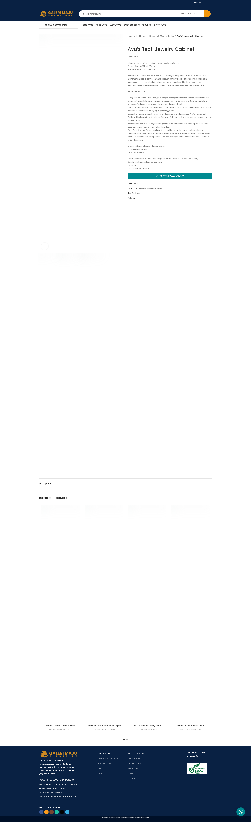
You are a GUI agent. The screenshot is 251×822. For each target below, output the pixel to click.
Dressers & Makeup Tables (161, 36)
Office (130, 773)
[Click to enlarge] (44, 246)
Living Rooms (134, 758)
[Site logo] (57, 13)
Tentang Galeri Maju (108, 758)
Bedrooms (133, 768)
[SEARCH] (207, 13)
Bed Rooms (141, 36)
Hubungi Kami (104, 763)
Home (130, 36)
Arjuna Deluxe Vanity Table (190, 725)
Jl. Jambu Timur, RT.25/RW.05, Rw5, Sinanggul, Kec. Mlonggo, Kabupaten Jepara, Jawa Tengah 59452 (59, 784)
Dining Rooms (134, 763)
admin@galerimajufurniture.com (61, 796)
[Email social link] (44, 3)
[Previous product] (129, 41)
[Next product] (134, 41)
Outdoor (132, 778)
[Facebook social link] (41, 3)
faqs (100, 773)
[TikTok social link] (55, 3)
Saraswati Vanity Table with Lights (104, 725)
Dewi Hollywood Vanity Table (147, 725)
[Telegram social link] (59, 3)
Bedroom (136, 193)
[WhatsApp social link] (52, 3)
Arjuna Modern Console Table (61, 725)
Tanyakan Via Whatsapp (171, 176)
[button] (170, 176)
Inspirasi (102, 768)
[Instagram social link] (48, 3)
